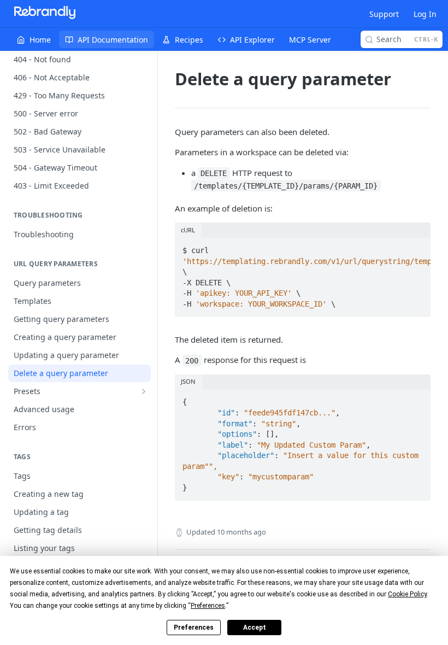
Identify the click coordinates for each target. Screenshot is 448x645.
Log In (425, 14)
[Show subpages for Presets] (143, 391)
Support (384, 14)
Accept (254, 627)
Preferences (194, 627)
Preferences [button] (208, 605)
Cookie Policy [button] (407, 594)
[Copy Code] (417, 247)
